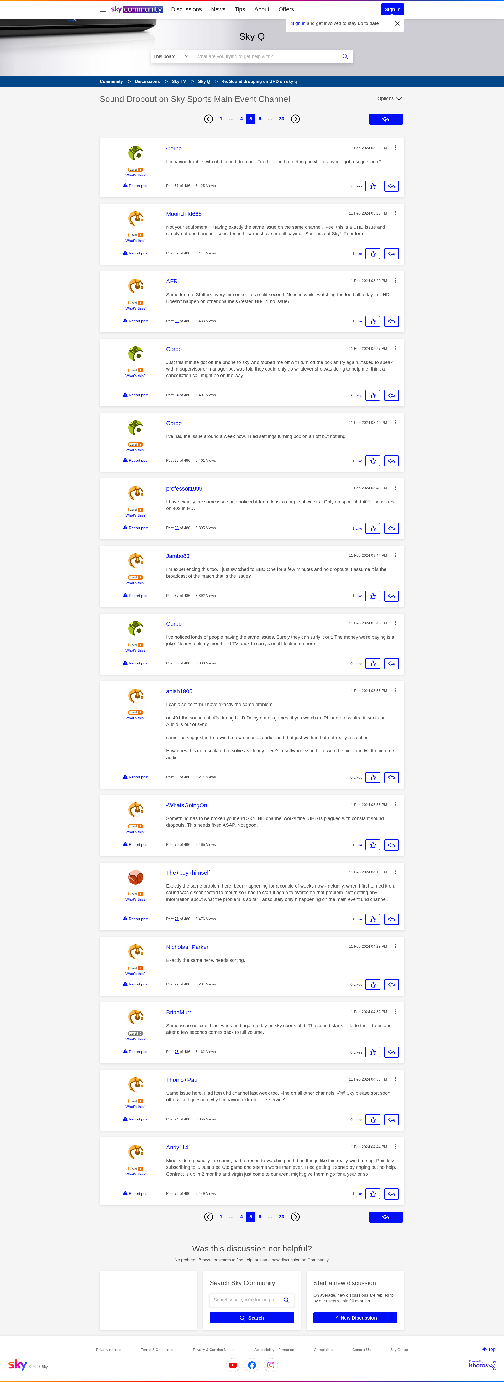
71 (177, 919)
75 (177, 1193)
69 (177, 777)
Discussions (186, 9)
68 (177, 663)
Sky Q (252, 36)
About (261, 9)
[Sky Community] (137, 9)
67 (177, 595)
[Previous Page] (208, 119)
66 (177, 528)
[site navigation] (103, 9)
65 (177, 460)
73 (177, 1052)
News (218, 9)
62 (177, 253)
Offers (286, 9)
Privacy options (108, 1350)
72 (177, 984)
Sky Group (399, 1350)
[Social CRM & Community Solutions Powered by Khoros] (482, 1365)
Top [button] (492, 1349)
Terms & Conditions (157, 1350)
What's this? (135, 175)
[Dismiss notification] (397, 23)
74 (177, 1119)
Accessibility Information (274, 1350)
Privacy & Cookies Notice (213, 1350)
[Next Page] (295, 119)
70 (177, 844)
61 (177, 186)
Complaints (323, 1350)
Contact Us (361, 1350)
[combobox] (264, 56)
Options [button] (385, 98)
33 (281, 118)
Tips (240, 9)
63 (177, 321)
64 (177, 395)
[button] (395, 147)
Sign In (393, 9)
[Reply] (391, 186)
